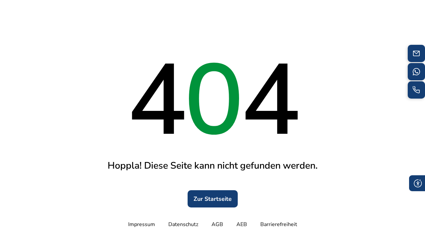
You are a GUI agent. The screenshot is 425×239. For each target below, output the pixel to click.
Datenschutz (183, 224)
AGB (217, 224)
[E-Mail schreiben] (416, 53)
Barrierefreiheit (278, 224)
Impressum (141, 224)
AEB (241, 224)
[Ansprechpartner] (416, 71)
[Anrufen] (416, 90)
